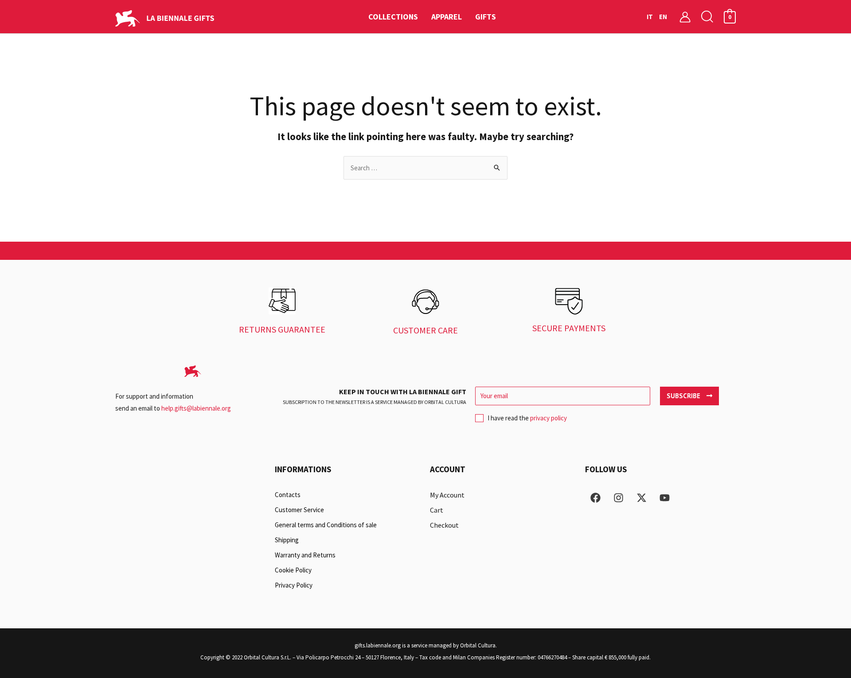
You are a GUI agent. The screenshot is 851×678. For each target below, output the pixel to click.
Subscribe (684, 396)
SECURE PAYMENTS (568, 327)
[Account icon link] (685, 16)
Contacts (288, 494)
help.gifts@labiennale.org (196, 408)
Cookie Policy (293, 570)
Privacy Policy (293, 585)
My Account (447, 494)
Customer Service (299, 510)
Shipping (287, 540)
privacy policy (548, 418)
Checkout (444, 525)
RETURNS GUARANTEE (282, 329)
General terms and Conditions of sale (326, 525)
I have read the (527, 418)
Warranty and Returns (305, 555)
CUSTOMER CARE (425, 330)
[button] (707, 17)
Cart (436, 510)
